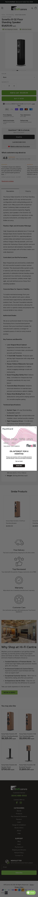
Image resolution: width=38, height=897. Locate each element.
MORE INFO (19, 465)
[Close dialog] (35, 428)
